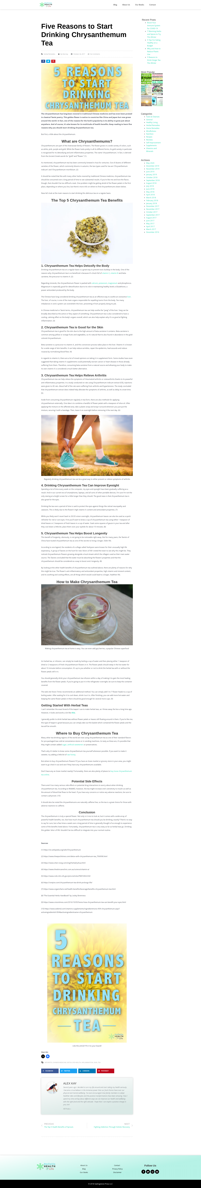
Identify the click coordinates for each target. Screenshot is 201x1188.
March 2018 (151, 197)
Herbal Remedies (49, 54)
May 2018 (150, 192)
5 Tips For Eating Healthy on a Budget (153, 43)
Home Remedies (152, 128)
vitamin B (114, 273)
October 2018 (151, 177)
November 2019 (152, 169)
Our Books (139, 4)
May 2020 (150, 163)
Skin (95, 1062)
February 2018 (152, 200)
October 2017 (151, 212)
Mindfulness (151, 131)
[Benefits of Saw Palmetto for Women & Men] (146, 78)
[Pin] (53, 62)
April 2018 (150, 194)
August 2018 (151, 183)
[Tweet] (48, 62)
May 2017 (150, 223)
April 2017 (150, 226)
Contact (152, 4)
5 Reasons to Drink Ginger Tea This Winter (153, 60)
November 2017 (152, 209)
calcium (95, 283)
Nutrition (149, 134)
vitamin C (106, 273)
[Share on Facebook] (43, 62)
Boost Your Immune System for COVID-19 (153, 25)
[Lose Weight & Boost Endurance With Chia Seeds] (157, 78)
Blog (115, 4)
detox (69, 1062)
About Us (126, 4)
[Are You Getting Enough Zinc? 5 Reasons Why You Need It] (146, 89)
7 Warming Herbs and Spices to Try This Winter (154, 34)
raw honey (71, 754)
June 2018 (150, 189)
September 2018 (153, 180)
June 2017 (150, 220)
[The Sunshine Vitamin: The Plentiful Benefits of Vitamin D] (146, 101)
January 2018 (151, 203)
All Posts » (67, 1109)
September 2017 (153, 215)
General (149, 119)
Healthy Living (152, 122)
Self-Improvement (153, 142)
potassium (103, 283)
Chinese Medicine (59, 1062)
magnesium (112, 283)
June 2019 (150, 171)
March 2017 (151, 229)
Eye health (76, 1062)
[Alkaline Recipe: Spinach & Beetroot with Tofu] (157, 89)
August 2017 (151, 217)
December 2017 (152, 206)
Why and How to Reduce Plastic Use (154, 51)
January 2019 (151, 174)
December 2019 (152, 166)
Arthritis (48, 1062)
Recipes (149, 137)
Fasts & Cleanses (152, 116)
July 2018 (150, 186)
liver (129, 297)
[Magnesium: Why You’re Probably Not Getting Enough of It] (157, 101)
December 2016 (152, 232)
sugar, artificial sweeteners (72, 744)
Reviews (149, 140)
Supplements (151, 145)
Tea (99, 1062)
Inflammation (87, 1062)
